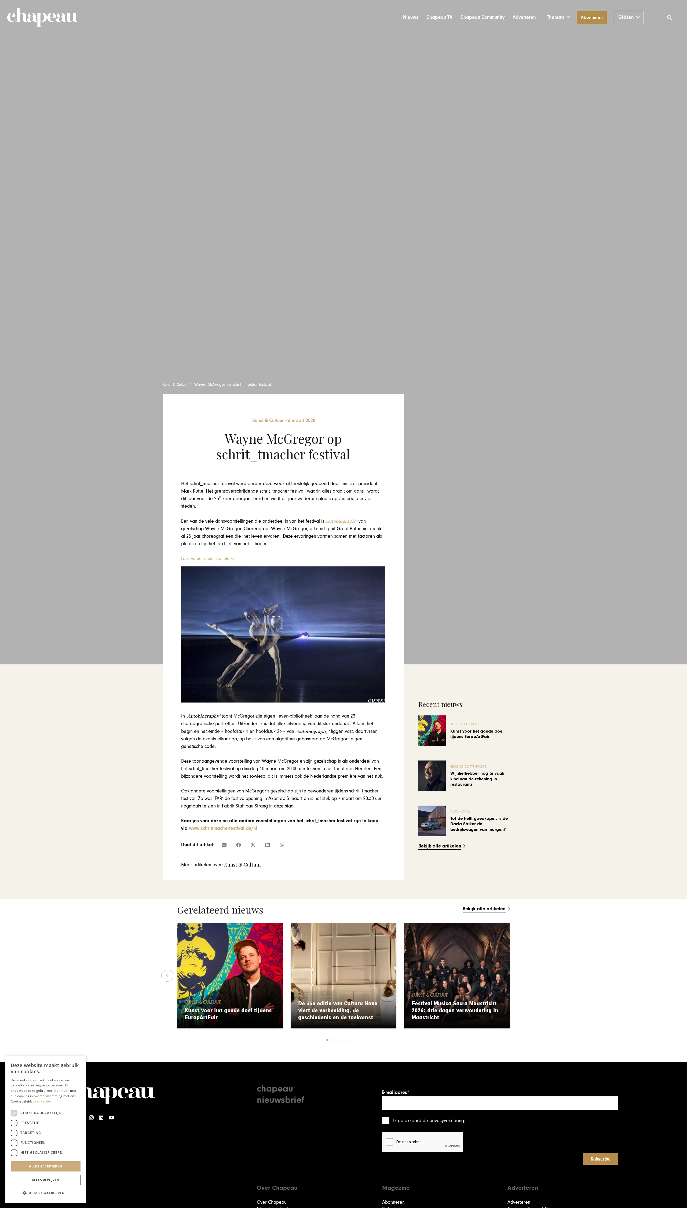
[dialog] (45, 1129)
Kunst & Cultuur (242, 864)
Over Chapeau (272, 1202)
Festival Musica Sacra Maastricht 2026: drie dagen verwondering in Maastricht (455, 1010)
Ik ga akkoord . (429, 1120)
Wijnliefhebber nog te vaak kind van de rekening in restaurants (477, 779)
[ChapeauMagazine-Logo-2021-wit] (112, 1093)
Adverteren (518, 1202)
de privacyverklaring (443, 1120)
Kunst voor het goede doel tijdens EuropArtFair (476, 734)
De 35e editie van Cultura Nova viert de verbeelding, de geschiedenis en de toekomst (338, 1010)
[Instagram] (91, 1118)
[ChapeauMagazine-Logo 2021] (42, 17)
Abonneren (393, 1202)
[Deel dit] (238, 845)
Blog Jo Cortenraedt (468, 767)
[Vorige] (167, 976)
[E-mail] (224, 845)
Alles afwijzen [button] (46, 1180)
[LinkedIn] (101, 1118)
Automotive (460, 812)
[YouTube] (111, 1118)
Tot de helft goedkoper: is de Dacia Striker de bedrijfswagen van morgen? (479, 824)
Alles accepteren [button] (45, 1166)
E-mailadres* (395, 1092)
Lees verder (42, 1101)
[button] (558, 17)
